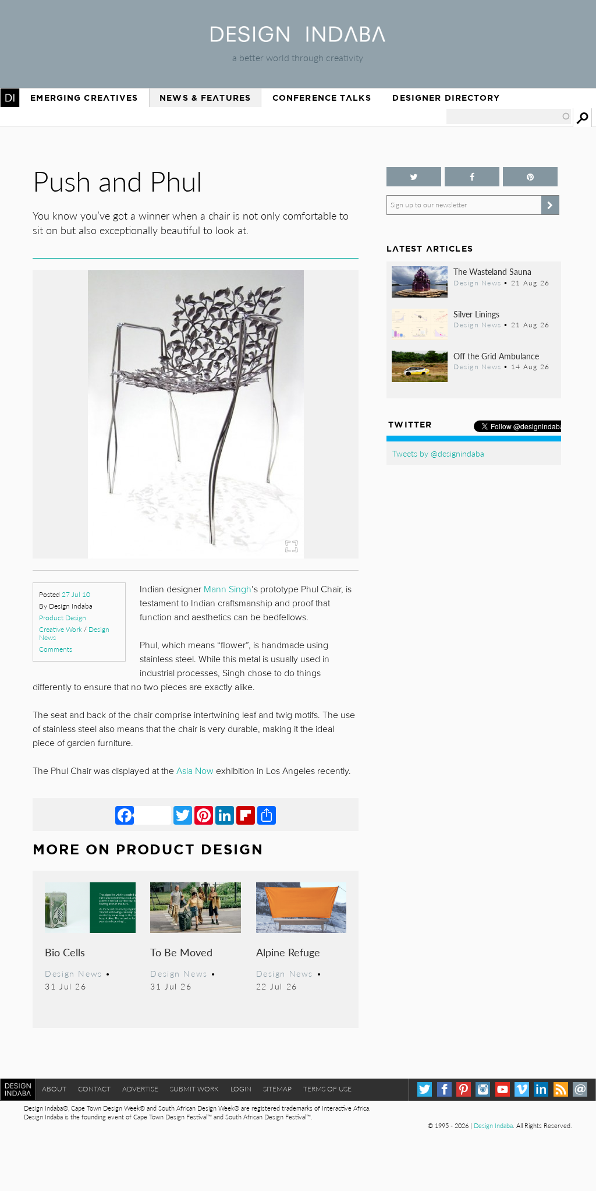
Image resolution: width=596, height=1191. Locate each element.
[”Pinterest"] (530, 176)
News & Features (205, 98)
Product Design (62, 618)
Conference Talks (321, 98)
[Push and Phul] (196, 554)
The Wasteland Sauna (492, 271)
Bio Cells (65, 952)
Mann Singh (227, 589)
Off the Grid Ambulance (496, 356)
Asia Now (195, 771)
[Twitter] (182, 815)
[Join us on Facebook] (472, 176)
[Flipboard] (245, 815)
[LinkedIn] (224, 815)
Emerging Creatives (84, 98)
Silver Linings (476, 314)
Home (10, 98)
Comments (55, 649)
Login (240, 1089)
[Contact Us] (580, 1089)
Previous (81, 468)
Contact (94, 1089)
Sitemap (277, 1089)
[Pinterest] (203, 815)
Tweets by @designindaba (438, 453)
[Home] (298, 38)
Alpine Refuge (288, 952)
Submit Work (194, 1089)
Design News (73, 973)
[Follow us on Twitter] (413, 176)
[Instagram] (483, 1089)
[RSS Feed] (561, 1089)
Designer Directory (446, 98)
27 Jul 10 (76, 594)
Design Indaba (493, 1125)
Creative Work (60, 629)
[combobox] (508, 116)
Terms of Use (327, 1089)
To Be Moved (181, 952)
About (54, 1089)
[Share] (266, 815)
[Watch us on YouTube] (502, 1089)
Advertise (140, 1089)
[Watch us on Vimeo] (522, 1089)
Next (310, 468)
